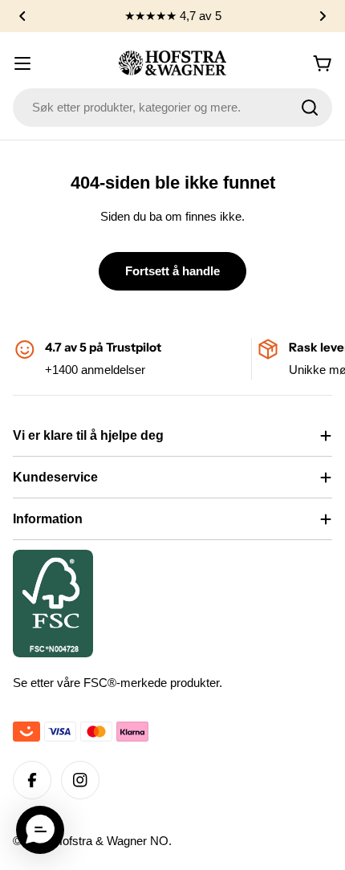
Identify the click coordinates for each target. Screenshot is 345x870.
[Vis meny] (22, 63)
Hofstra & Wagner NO (111, 841)
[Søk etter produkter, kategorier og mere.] (309, 107)
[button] (22, 16)
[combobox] (172, 107)
